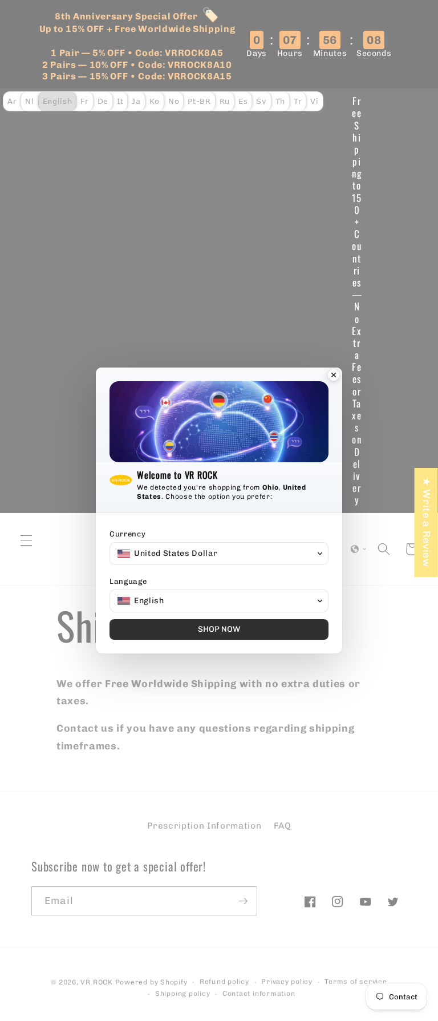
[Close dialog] (333, 376)
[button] (219, 553)
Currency (127, 534)
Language (128, 581)
